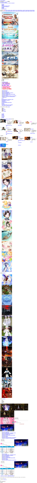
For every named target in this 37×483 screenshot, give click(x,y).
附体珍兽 (28, 10)
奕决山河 (6, 90)
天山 (6, 133)
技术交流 (3, 90)
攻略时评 (3, 96)
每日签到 (3, 8)
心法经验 (23, 10)
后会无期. (4, 109)
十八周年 (4, 10)
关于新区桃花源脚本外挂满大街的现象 (10, 94)
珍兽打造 (16, 10)
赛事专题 (34, 133)
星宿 (7, 133)
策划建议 (31, 137)
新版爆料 (3, 97)
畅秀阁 (31, 121)
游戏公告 (7, 141)
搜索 (7, 1)
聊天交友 (3, 91)
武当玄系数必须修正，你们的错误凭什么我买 (7, 99)
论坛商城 (5, 6)
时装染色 (31, 10)
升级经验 (18, 10)
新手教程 (3, 115)
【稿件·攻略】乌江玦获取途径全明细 (10, 96)
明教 (6, 134)
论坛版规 (3, 113)
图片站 (19, 125)
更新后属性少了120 (7, 93)
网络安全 (7, 144)
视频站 (21, 125)
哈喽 (5, 97)
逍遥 (6, 132)
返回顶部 (1, 482)
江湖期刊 (7, 125)
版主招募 (3, 117)
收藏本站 (4, 0)
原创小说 (9, 125)
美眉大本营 (19, 129)
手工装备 (26, 10)
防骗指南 (3, 114)
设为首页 (1, 0)
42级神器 (14, 10)
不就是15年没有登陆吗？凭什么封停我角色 (10, 437)
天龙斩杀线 (6, 436)
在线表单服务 (19, 140)
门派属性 (9, 10)
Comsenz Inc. (5, 479)
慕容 (9, 133)
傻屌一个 (4, 110)
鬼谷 (6, 131)
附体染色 (33, 10)
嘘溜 (3, 108)
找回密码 (3, 2)
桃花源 (6, 91)
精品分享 (3, 93)
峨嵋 (9, 131)
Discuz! (4, 478)
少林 (7, 131)
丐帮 (10, 131)
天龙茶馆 (7, 120)
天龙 (10, 133)
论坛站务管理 (19, 142)
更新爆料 (31, 133)
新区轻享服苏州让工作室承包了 (9, 92)
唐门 (11, 131)
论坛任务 (3, 7)
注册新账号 (5, 2)
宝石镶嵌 (11, 10)
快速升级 (6, 10)
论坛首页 (3, 4)
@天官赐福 (4, 111)
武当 (11, 133)
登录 (0, 2)
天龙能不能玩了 (7, 456)
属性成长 (21, 10)
